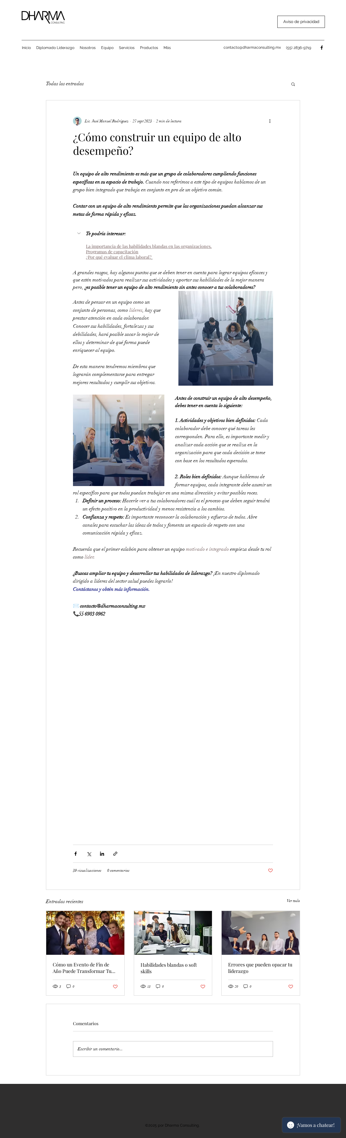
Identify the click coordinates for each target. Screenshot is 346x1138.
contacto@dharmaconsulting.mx (252, 47)
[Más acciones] (270, 121)
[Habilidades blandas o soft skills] (173, 933)
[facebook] (321, 47)
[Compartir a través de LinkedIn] (102, 853)
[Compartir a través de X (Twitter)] (88, 853)
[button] (149, 48)
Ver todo (293, 900)
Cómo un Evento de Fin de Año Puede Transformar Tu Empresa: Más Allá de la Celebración (82, 967)
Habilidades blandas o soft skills (169, 968)
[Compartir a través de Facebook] (75, 853)
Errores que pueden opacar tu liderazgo (260, 967)
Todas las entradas (65, 84)
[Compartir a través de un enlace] (115, 853)
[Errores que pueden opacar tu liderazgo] (261, 933)
